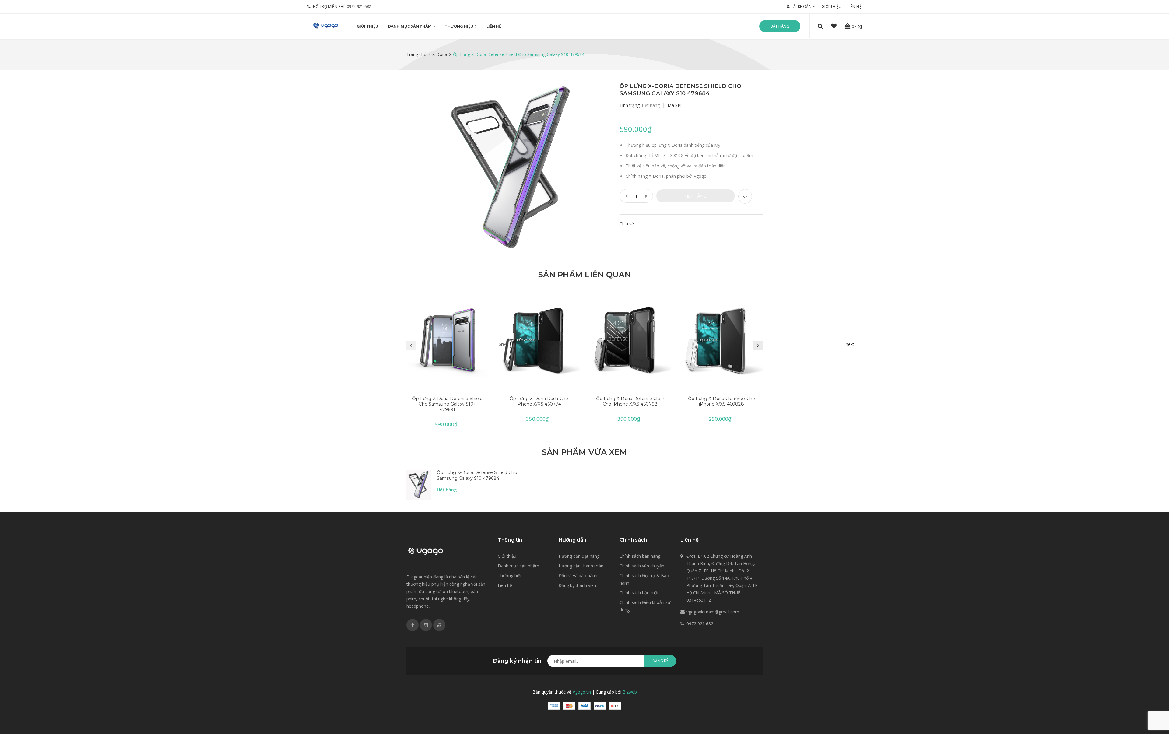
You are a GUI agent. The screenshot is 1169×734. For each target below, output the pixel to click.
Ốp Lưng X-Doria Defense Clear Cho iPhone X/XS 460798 (630, 401)
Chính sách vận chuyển (642, 566)
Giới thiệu (832, 6)
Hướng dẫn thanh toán (581, 566)
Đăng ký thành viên (577, 585)
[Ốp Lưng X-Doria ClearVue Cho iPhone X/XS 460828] (721, 341)
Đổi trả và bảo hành (578, 575)
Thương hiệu (459, 26)
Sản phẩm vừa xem (584, 452)
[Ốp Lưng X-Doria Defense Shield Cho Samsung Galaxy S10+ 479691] (447, 341)
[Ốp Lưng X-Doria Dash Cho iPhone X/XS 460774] (539, 341)
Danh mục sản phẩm (410, 26)
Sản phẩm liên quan (584, 274)
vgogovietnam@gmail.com (712, 612)
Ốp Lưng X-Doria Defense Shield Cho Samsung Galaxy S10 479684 (477, 475)
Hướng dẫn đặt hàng (579, 556)
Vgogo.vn (582, 692)
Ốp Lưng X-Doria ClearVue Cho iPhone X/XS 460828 (721, 401)
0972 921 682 (359, 6)
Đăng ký (660, 660)
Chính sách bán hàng (640, 556)
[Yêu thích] (745, 196)
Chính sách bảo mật (639, 592)
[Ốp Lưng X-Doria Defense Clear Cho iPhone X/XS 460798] (630, 341)
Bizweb (630, 692)
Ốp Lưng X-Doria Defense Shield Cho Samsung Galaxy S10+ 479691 (447, 404)
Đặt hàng (779, 26)
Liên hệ (855, 6)
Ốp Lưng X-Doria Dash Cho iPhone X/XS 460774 (539, 401)
